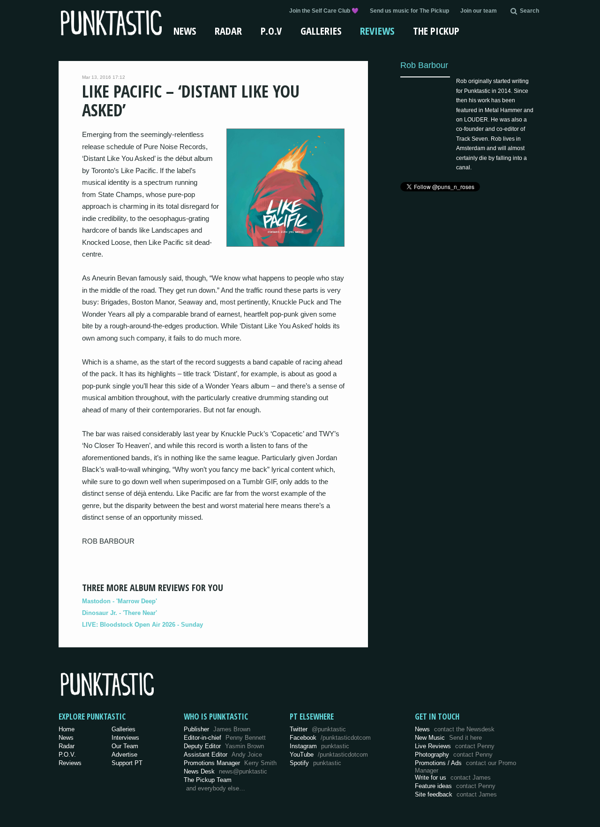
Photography (454, 754)
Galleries (320, 30)
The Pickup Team (208, 779)
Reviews (377, 30)
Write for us (453, 777)
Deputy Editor (224, 746)
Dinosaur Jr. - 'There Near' (119, 612)
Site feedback (456, 794)
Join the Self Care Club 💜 (324, 11)
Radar (228, 30)
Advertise (124, 754)
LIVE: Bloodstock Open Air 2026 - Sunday (142, 624)
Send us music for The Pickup (409, 11)
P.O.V (271, 30)
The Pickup (436, 30)
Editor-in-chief (225, 737)
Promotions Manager (230, 762)
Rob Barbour (424, 65)
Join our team (478, 11)
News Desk (225, 771)
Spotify (315, 762)
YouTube (329, 754)
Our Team (125, 746)
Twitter (318, 729)
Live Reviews (455, 746)
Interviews (125, 737)
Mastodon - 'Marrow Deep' (119, 601)
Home (67, 729)
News (184, 30)
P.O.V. (67, 754)
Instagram (319, 746)
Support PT (127, 762)
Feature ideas (455, 785)
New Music (448, 737)
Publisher (217, 729)
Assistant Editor (223, 754)
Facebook (330, 737)
